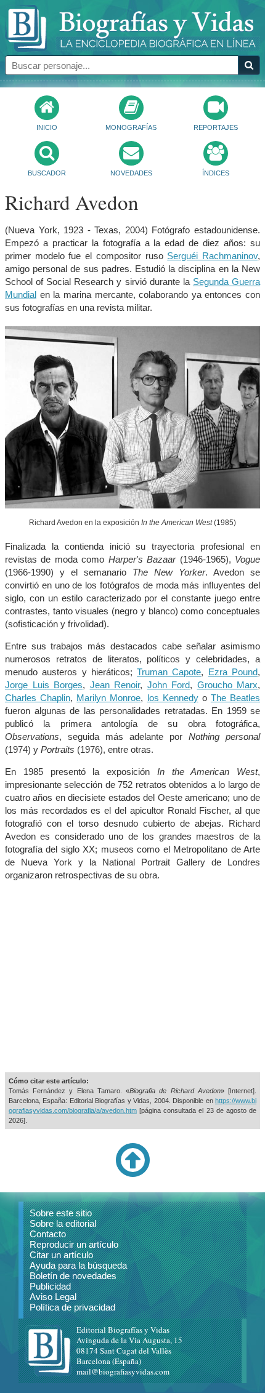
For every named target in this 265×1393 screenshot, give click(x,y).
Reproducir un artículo (74, 1244)
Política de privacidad (72, 1307)
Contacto (48, 1234)
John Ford (168, 685)
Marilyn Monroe (108, 697)
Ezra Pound (233, 672)
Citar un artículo (61, 1255)
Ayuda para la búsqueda (78, 1265)
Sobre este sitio (61, 1213)
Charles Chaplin (37, 697)
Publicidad (50, 1286)
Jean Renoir (115, 685)
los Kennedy (172, 697)
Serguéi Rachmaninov (212, 256)
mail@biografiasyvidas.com (122, 1371)
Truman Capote (169, 672)
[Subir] (132, 1174)
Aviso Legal (53, 1296)
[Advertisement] (132, 977)
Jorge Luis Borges (44, 685)
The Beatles (235, 697)
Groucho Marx (227, 685)
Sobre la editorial (63, 1223)
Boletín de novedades (73, 1276)
